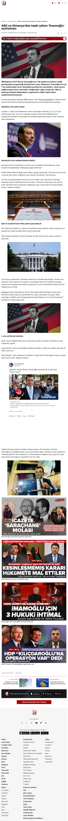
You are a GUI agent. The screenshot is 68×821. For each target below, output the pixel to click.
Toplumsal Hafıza (29, 751)
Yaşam (4, 756)
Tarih (3, 779)
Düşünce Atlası (29, 742)
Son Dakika (5, 753)
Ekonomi (4, 751)
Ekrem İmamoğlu (45, 99)
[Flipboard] (41, 723)
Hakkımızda (28, 813)
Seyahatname (28, 762)
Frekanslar (27, 801)
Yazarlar (4, 784)
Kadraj (25, 748)
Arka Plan (26, 756)
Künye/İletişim (29, 796)
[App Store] (35, 693)
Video (3, 739)
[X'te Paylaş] (58, 33)
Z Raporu (26, 781)
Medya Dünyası (29, 773)
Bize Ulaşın (27, 793)
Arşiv (25, 804)
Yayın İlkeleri (28, 815)
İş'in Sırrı (26, 776)
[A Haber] (3, 3)
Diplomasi (27, 767)
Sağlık (3, 781)
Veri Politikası (28, 799)
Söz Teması (27, 770)
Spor (3, 762)
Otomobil (5, 773)
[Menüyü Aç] (65, 3)
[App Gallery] (58, 693)
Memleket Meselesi (30, 759)
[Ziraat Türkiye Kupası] (59, 3)
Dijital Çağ (27, 779)
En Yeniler (5, 790)
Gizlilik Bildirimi (29, 810)
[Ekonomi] (46, 3)
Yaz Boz (26, 745)
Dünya (4, 759)
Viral (3, 767)
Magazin (4, 765)
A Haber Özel (6, 745)
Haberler (3, 21)
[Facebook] (22, 723)
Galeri (3, 787)
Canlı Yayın (5, 742)
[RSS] (46, 723)
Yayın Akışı (27, 807)
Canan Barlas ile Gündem (32, 753)
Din (2, 776)
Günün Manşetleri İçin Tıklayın (34, 702)
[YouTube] (36, 723)
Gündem (4, 748)
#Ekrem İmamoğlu (7, 673)
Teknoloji (4, 770)
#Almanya (19, 673)
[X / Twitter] (27, 723)
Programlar (27, 739)
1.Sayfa (26, 784)
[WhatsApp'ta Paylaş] (61, 33)
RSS (24, 790)
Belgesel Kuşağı (29, 765)
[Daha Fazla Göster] (65, 33)
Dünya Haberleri (12, 21)
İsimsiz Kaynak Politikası (33, 818)
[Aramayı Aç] (62, 3)
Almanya (4, 292)
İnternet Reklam (30, 787)
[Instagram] (31, 723)
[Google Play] (47, 693)
